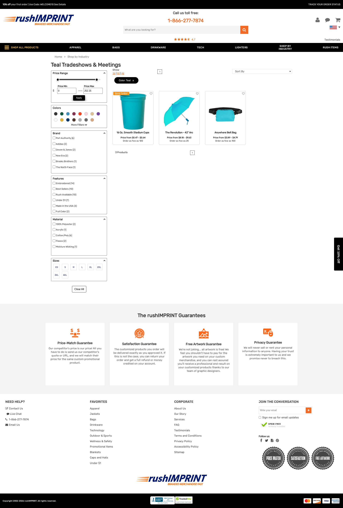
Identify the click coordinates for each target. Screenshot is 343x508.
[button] (338, 254)
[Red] (74, 113)
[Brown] (74, 119)
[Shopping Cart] (337, 20)
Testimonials (332, 39)
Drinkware (96, 424)
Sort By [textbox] (239, 71)
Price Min (62, 86)
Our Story (180, 413)
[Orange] (80, 113)
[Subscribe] (308, 410)
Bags (93, 419)
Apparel (95, 408)
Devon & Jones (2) (65, 149)
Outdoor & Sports (101, 435)
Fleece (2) (61, 241)
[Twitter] (266, 440)
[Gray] (86, 119)
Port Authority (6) (65, 138)
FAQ (176, 424)
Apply (79, 97)
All (122, 73)
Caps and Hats (99, 457)
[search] (244, 30)
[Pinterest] (277, 440)
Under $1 (95, 463)
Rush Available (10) (66, 194)
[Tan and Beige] (92, 119)
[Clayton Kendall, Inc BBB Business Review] (162, 503)
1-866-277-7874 (186, 20)
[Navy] (68, 119)
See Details (60, 4)
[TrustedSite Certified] (273, 425)
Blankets (95, 452)
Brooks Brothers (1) (66, 161)
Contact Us (15, 408)
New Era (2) (62, 155)
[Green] (62, 113)
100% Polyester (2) (66, 224)
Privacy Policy (183, 441)
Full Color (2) (62, 211)
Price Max (89, 86)
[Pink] (86, 113)
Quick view (133, 107)
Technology (97, 430)
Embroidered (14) (65, 183)
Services (179, 419)
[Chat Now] (327, 20)
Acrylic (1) (61, 229)
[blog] (272, 440)
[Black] (56, 113)
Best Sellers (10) (64, 189)
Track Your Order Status (324, 4)
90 (118, 73)
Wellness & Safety (101, 441)
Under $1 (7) (62, 200)
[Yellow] (62, 119)
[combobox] (262, 71)
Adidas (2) (61, 144)
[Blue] (68, 113)
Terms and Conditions (188, 435)
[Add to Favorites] (151, 93)
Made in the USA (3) (66, 206)
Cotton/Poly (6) (64, 235)
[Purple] (98, 113)
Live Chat (15, 413)
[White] (56, 119)
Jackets (95, 413)
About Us (180, 408)
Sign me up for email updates (280, 417)
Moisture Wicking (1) (66, 246)
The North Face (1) (65, 167)
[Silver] (80, 119)
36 (114, 73)
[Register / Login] (317, 20)
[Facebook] (261, 440)
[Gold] (92, 113)
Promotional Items (101, 446)
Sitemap (179, 452)
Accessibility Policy (186, 446)
